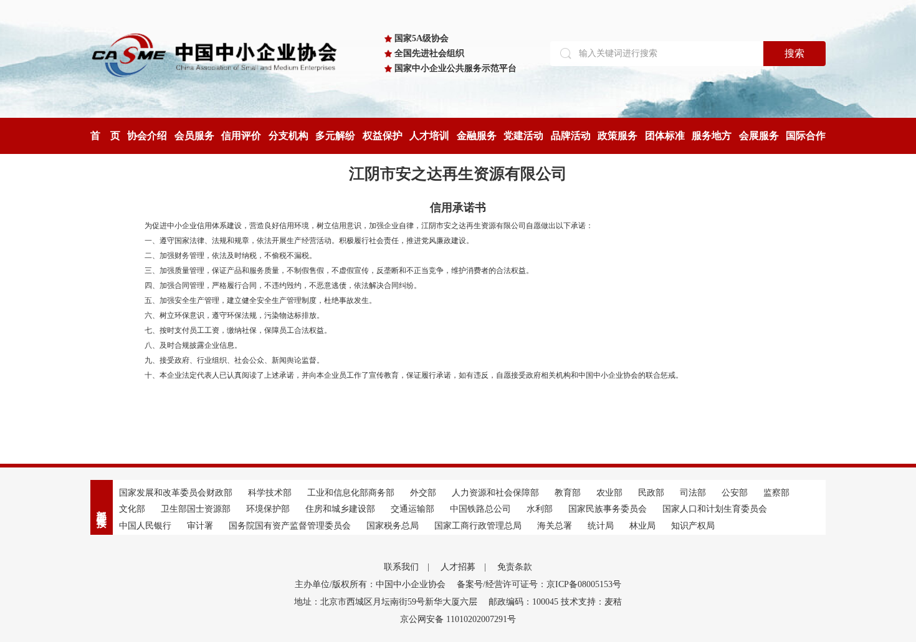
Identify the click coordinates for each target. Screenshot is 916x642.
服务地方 (712, 135)
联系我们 (401, 567)
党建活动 (523, 135)
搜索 (794, 53)
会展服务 (759, 135)
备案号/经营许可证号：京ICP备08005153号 (539, 584)
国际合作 (806, 135)
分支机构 (288, 135)
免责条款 (514, 567)
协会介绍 (147, 135)
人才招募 (458, 567)
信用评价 (241, 135)
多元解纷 (335, 135)
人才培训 (429, 135)
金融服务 (477, 135)
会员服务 (194, 135)
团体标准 (665, 135)
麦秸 (613, 601)
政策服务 (617, 135)
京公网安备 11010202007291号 (458, 619)
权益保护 (383, 135)
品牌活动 (571, 135)
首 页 (105, 135)
